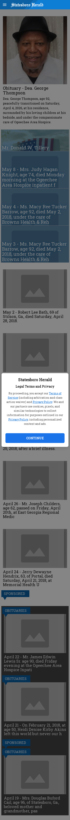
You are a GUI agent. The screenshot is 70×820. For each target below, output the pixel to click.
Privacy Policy (42, 402)
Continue (35, 438)
